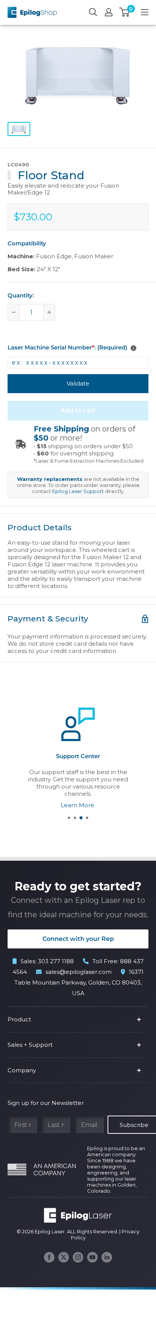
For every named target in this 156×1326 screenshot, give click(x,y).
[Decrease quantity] (13, 312)
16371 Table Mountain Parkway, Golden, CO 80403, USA (79, 982)
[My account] (108, 12)
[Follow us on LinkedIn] (106, 1257)
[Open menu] (144, 12)
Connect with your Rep (78, 938)
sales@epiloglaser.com (78, 971)
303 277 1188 (56, 961)
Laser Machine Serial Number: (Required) (67, 347)
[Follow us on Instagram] (78, 1257)
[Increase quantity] (49, 312)
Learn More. (78, 804)
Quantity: (21, 295)
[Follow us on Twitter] (63, 1257)
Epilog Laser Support (78, 491)
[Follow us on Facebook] (49, 1257)
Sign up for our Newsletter (46, 1102)
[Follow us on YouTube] (92, 1257)
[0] (124, 12)
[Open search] (93, 12)
